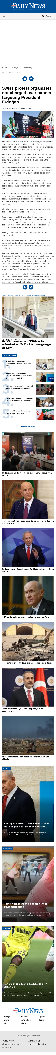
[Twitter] (31, 78)
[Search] (43, 16)
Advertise (6, 1048)
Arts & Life (26, 1020)
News (4, 68)
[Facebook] (24, 78)
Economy (25, 1017)
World (6, 1020)
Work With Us (34, 1041)
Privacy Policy (8, 1041)
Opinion (42, 1017)
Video (6, 1023)
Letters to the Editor (37, 1044)
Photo (23, 1023)
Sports (42, 1020)
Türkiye (14, 68)
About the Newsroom (11, 1044)
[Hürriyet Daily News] (28, 6)
